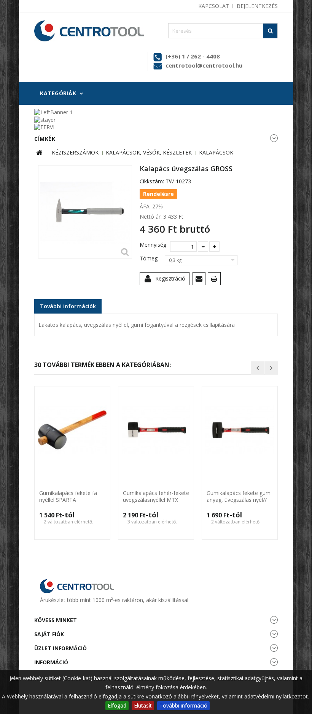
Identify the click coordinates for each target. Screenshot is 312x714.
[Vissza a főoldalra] (39, 153)
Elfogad (117, 705)
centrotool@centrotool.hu (204, 65)
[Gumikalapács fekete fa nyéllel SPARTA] (72, 430)
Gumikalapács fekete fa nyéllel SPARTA (68, 496)
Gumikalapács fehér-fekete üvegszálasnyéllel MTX (156, 496)
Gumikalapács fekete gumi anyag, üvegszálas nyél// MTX (239, 497)
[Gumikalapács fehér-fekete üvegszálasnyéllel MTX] (156, 430)
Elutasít (143, 705)
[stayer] (45, 119)
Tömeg (149, 258)
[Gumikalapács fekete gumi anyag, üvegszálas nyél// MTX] (239, 430)
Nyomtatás (215, 280)
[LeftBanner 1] (53, 111)
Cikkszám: (152, 181)
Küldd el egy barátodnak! (200, 280)
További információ (183, 705)
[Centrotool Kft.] (89, 30)
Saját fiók (49, 634)
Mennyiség (152, 244)
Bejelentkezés (257, 5)
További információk (68, 306)
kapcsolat (213, 5)
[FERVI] (44, 126)
